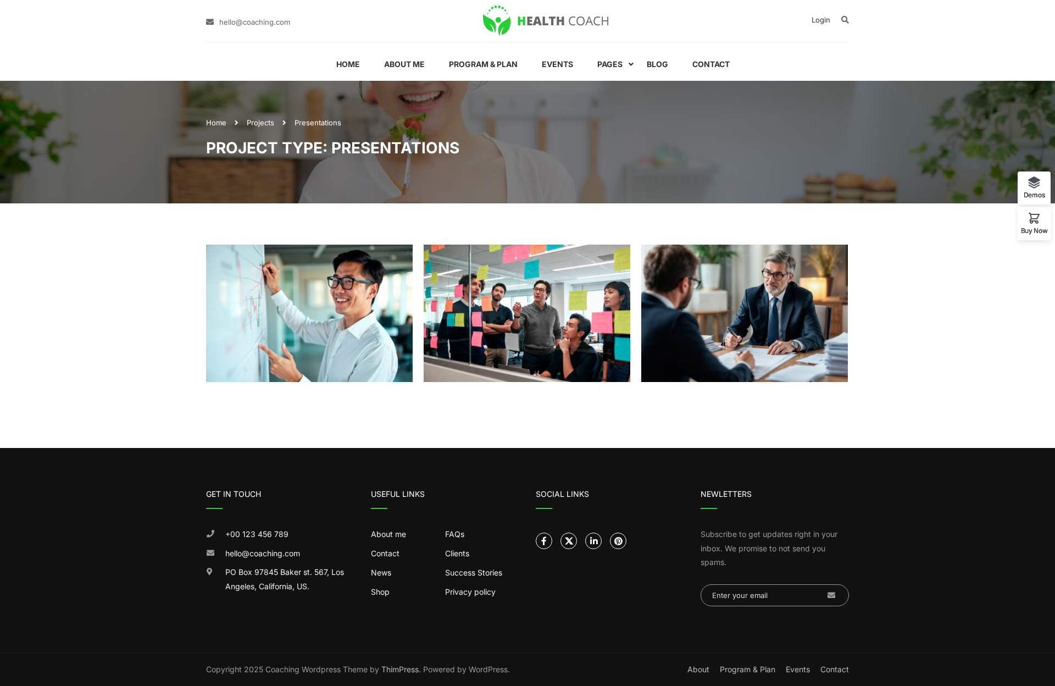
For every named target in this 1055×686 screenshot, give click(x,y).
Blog (657, 64)
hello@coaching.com (254, 22)
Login (821, 19)
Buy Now (1034, 230)
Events (557, 64)
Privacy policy (470, 591)
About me (388, 534)
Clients (457, 553)
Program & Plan (483, 64)
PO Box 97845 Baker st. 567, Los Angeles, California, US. (284, 579)
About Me (404, 64)
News (381, 572)
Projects (260, 122)
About (698, 669)
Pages (610, 64)
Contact (711, 64)
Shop (380, 591)
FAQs (454, 534)
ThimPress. (401, 669)
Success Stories (473, 572)
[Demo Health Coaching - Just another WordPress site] (545, 20)
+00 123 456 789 (256, 534)
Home (348, 64)
